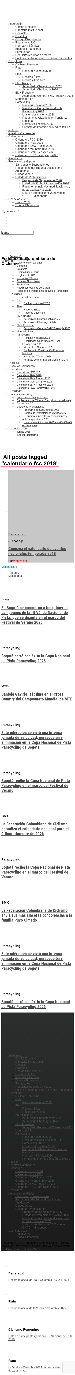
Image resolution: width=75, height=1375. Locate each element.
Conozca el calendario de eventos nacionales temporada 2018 (37, 551)
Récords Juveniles (33, 80)
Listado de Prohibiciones (30, 177)
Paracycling (22, 102)
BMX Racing (23, 83)
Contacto (21, 33)
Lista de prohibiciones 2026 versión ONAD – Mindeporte (44, 194)
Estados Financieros (28, 48)
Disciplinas (15, 61)
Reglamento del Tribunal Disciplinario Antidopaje (44, 400)
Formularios (22, 51)
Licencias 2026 (17, 199)
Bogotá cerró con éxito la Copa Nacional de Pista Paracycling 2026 (35, 658)
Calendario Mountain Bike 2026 (35, 149)
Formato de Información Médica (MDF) (46, 127)
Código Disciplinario (28, 39)
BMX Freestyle (24, 92)
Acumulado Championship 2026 (42, 86)
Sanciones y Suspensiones (32, 164)
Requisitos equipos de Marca (33, 55)
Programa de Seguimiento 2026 (42, 180)
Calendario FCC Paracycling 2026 (36, 155)
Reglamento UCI (25, 42)
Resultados (15, 158)
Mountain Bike (24, 98)
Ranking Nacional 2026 (37, 70)
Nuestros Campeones (21, 133)
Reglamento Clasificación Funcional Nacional (43, 352)
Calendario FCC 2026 (29, 139)
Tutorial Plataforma (27, 205)
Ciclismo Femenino (27, 64)
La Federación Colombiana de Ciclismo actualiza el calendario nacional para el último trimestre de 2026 (35, 829)
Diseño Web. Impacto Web (22, 1249)
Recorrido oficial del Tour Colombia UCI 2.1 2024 (38, 1279)
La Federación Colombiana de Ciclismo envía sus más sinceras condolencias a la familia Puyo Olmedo (36, 915)
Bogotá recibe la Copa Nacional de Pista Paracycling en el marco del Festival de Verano (35, 785)
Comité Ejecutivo (25, 26)
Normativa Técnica (27, 45)
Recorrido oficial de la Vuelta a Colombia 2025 (37, 1308)
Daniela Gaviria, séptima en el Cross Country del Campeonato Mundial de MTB (37, 697)
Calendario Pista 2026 (29, 142)
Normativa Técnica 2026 (37, 123)
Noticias (13, 130)
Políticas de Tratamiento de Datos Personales (43, 58)
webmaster (20, 560)
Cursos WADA (24, 174)
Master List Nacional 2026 (38, 114)
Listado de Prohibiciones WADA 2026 (45, 183)
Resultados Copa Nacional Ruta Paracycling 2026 (42, 110)
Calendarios (16, 136)
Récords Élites (31, 76)
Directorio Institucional (29, 30)
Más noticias (9, 566)
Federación (15, 23)
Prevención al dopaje (21, 161)
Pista (18, 73)
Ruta (18, 67)
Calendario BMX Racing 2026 (33, 145)
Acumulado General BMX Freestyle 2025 (47, 95)
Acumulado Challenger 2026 (40, 89)
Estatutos (21, 36)
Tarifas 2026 (23, 202)
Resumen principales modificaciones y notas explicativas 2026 (46, 188)
